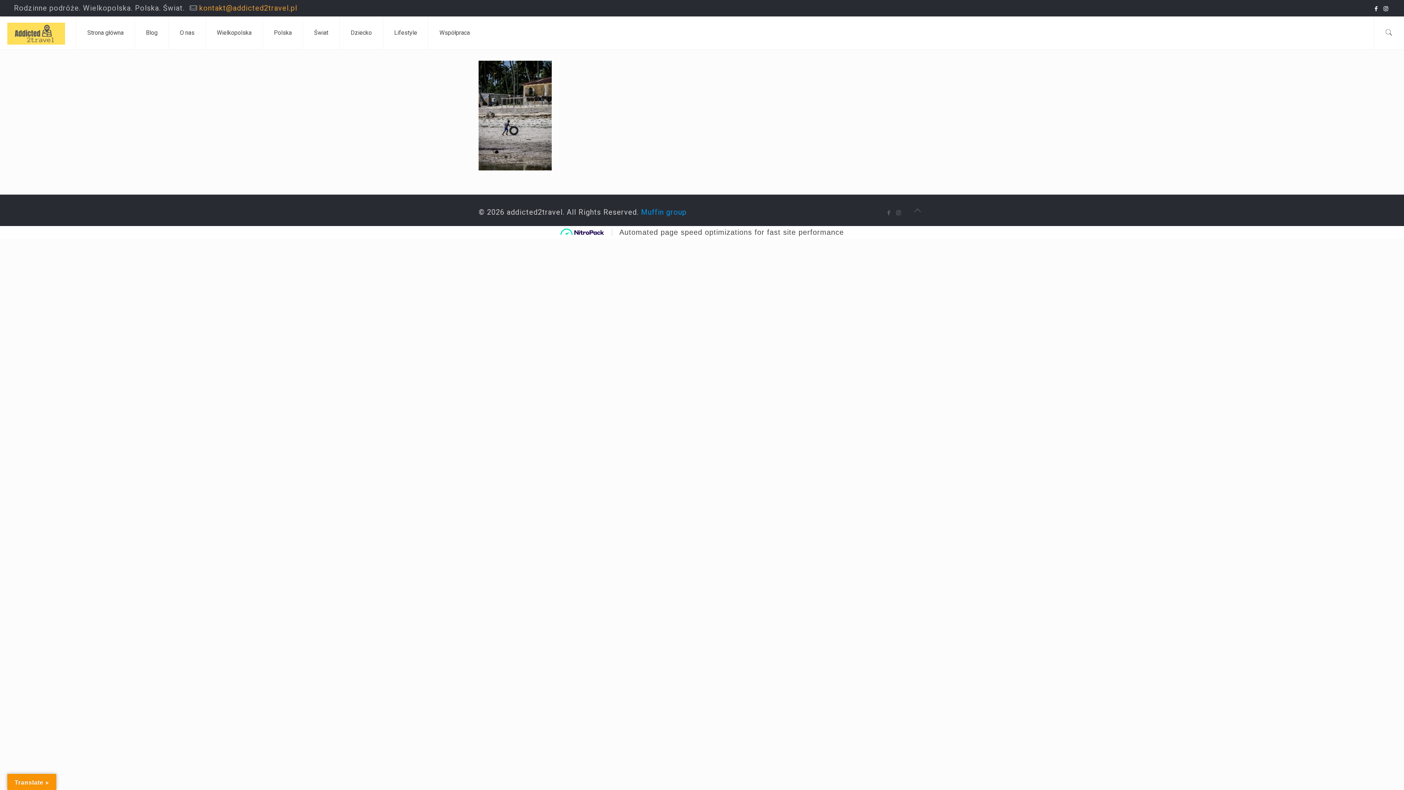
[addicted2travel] (36, 32)
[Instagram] (1386, 8)
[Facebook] (1376, 8)
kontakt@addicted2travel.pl (248, 8)
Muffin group (664, 212)
